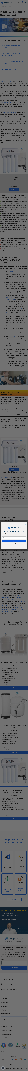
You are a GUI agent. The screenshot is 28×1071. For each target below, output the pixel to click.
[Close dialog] (26, 523)
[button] (3, 1068)
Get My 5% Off (14, 541)
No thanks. (14, 544)
